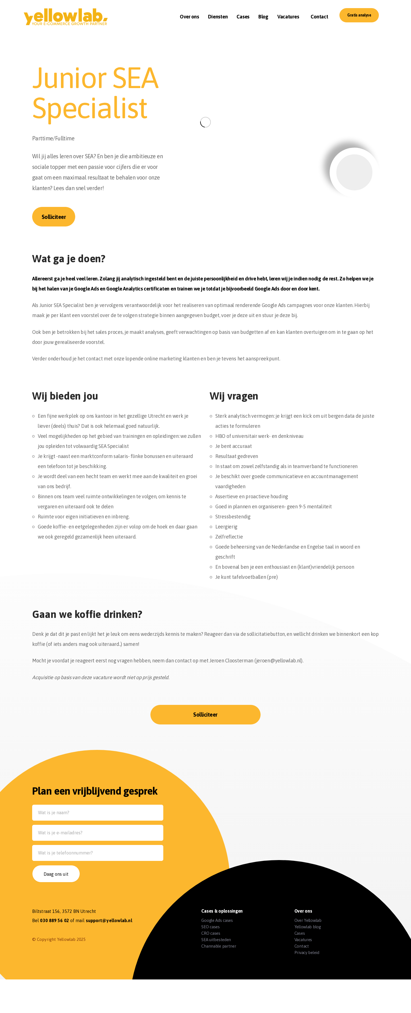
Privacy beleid (306, 952)
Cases (299, 933)
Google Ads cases (217, 920)
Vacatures (303, 939)
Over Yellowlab (308, 920)
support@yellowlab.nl (109, 920)
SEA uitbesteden (216, 939)
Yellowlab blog (307, 926)
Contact (301, 946)
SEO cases (210, 926)
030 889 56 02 (54, 920)
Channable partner (218, 946)
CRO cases (210, 933)
